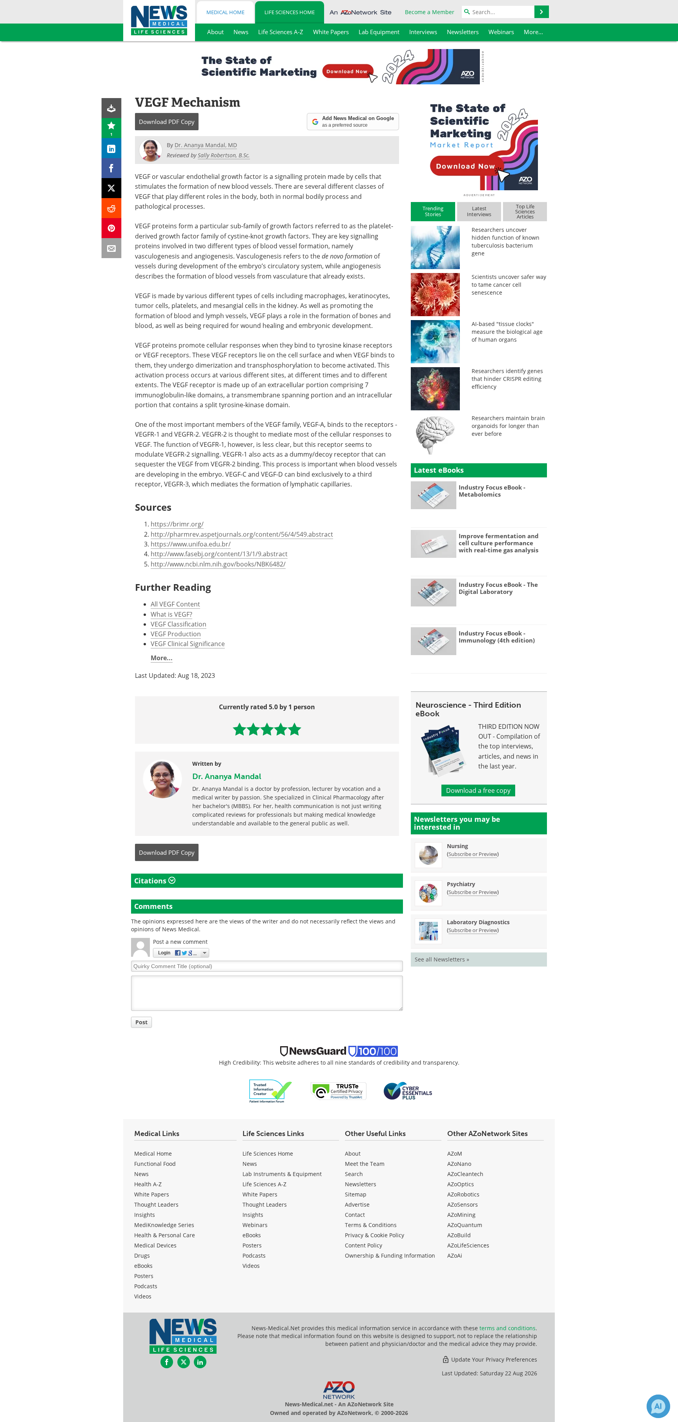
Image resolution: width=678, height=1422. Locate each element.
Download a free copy (478, 790)
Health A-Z (148, 1184)
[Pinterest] (112, 228)
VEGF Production (176, 634)
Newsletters (360, 1184)
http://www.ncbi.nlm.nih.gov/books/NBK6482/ (218, 564)
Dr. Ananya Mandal (226, 776)
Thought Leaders (156, 1204)
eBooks (143, 1265)
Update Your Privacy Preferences (493, 1359)
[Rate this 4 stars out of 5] (281, 729)
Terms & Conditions (371, 1225)
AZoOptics (460, 1184)
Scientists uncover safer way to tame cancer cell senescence (509, 284)
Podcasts (145, 1286)
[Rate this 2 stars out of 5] (253, 729)
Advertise (357, 1204)
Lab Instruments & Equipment (282, 1174)
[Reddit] (112, 208)
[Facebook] (112, 168)
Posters (143, 1276)
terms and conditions (507, 1328)
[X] (112, 188)
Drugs (142, 1255)
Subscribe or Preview (472, 854)
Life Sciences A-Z (264, 1184)
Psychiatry (461, 884)
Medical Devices (155, 1245)
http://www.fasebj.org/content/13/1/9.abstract (219, 554)
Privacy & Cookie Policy (374, 1235)
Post (141, 1022)
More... (162, 658)
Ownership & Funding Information (390, 1255)
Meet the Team (365, 1163)
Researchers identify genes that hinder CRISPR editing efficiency (507, 378)
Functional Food (155, 1163)
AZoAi (454, 1255)
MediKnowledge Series (164, 1225)
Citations (151, 880)
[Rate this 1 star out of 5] (239, 729)
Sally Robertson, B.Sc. (224, 155)
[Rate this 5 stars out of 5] (294, 729)
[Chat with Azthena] (658, 1406)
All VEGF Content (175, 604)
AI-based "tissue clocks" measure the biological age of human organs (507, 331)
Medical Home (225, 12)
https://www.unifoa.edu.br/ (191, 544)
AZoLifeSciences (468, 1245)
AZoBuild (459, 1235)
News (141, 1174)
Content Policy (363, 1245)
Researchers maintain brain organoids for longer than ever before (508, 425)
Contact (355, 1214)
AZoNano (459, 1163)
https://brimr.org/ (177, 524)
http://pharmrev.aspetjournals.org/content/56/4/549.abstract (242, 534)
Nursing (457, 846)
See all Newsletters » (442, 959)
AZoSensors (462, 1204)
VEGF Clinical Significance (188, 643)
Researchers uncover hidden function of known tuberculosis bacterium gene (505, 241)
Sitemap (355, 1194)
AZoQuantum (464, 1225)
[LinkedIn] (112, 148)
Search (354, 1174)
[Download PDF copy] (112, 108)
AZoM (454, 1153)
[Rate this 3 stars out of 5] (267, 729)
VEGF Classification (178, 624)
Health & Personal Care (164, 1235)
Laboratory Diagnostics (478, 922)
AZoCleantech (465, 1174)
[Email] (112, 248)
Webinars (255, 1225)
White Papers (151, 1194)
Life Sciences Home (289, 12)
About (353, 1153)
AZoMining (461, 1214)
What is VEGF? (171, 614)
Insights (144, 1214)
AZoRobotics (463, 1194)
